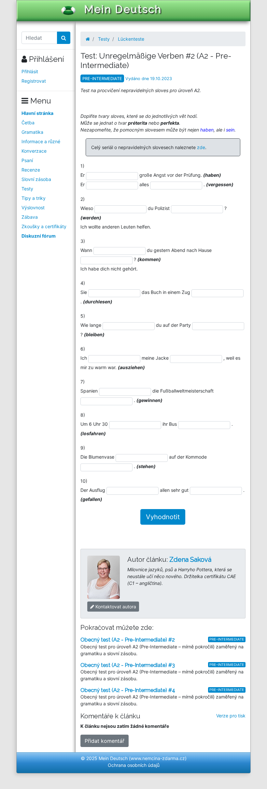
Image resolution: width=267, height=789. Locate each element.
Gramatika (32, 132)
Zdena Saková (190, 559)
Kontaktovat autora (115, 606)
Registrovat (33, 81)
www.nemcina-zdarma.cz (158, 758)
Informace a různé (40, 141)
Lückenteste (131, 39)
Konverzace (34, 151)
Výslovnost (33, 207)
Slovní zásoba (36, 179)
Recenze (30, 170)
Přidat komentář (104, 741)
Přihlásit (29, 71)
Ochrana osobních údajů (134, 765)
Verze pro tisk (231, 715)
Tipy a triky (33, 198)
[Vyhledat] (63, 38)
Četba (28, 122)
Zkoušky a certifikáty (43, 226)
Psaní (27, 160)
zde (201, 147)
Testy (27, 188)
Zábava (29, 217)
